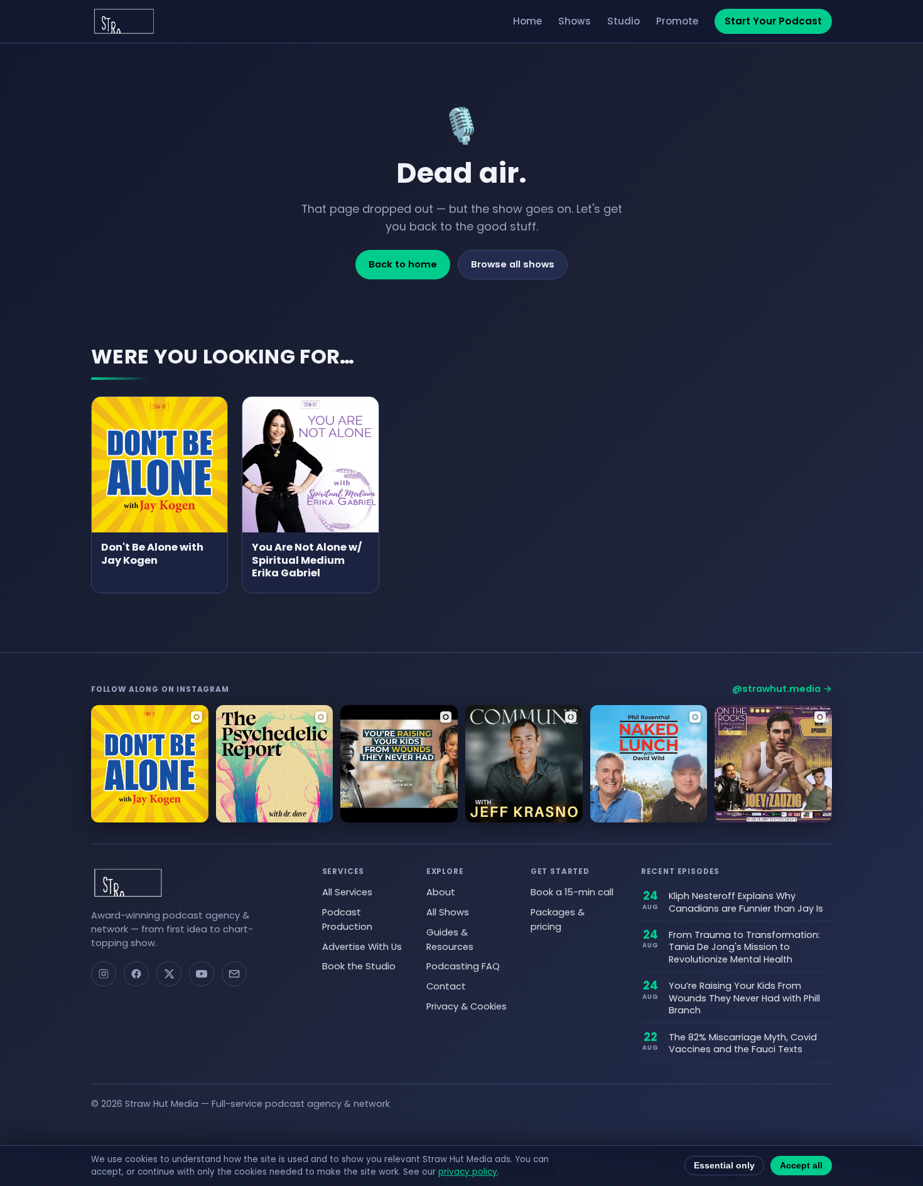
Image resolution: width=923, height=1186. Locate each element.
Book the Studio (359, 966)
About (440, 892)
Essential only (724, 1165)
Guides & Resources (449, 939)
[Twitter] (168, 973)
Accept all (801, 1165)
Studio (623, 21)
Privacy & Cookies (466, 1006)
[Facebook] (136, 973)
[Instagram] (103, 973)
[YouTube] (201, 973)
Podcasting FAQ (463, 966)
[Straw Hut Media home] (124, 21)
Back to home (403, 264)
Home (527, 21)
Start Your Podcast (773, 21)
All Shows (447, 912)
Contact (446, 986)
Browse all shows (512, 264)
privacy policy (467, 1172)
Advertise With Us (362, 947)
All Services (347, 892)
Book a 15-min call (572, 892)
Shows (574, 21)
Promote (677, 21)
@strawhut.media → (782, 688)
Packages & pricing (558, 919)
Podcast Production (347, 919)
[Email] (234, 973)
